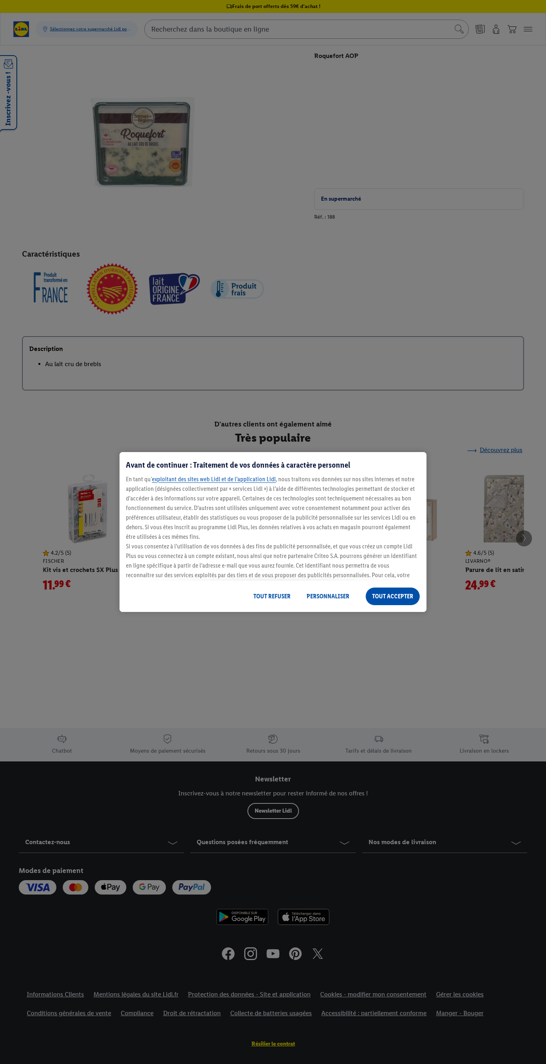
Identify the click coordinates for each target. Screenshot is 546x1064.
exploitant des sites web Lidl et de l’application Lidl (214, 479)
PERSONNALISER (328, 596)
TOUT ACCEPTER (392, 596)
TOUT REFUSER (272, 596)
